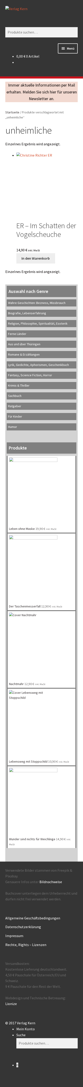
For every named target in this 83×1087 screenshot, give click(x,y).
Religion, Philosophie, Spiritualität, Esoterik (38, 323)
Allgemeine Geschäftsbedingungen (32, 918)
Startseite (12, 112)
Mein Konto (25, 1029)
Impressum (14, 935)
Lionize (11, 1003)
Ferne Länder (17, 334)
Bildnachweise (50, 881)
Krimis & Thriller (19, 385)
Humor (12, 427)
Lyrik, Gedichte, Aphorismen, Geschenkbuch (38, 365)
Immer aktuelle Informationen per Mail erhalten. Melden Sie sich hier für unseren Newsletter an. (41, 91)
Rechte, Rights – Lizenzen (25, 944)
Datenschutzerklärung (23, 926)
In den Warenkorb (35, 258)
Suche (21, 1035)
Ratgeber (14, 406)
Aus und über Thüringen (24, 344)
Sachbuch (14, 396)
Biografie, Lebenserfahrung (27, 313)
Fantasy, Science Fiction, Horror (30, 375)
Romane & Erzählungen (24, 354)
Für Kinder (15, 416)
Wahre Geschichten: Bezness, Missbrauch (36, 303)
